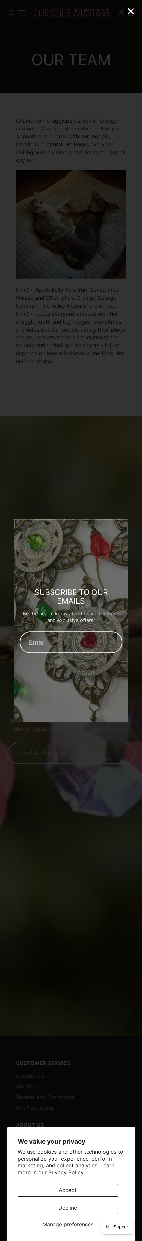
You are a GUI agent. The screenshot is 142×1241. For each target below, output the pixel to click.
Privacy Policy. (66, 1172)
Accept (68, 1190)
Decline (67, 1207)
